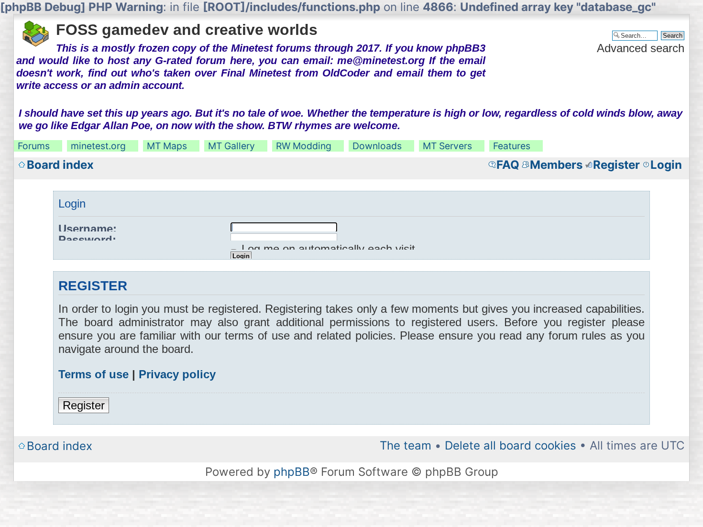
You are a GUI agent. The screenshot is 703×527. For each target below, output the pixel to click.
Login (666, 165)
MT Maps (167, 146)
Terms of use (93, 374)
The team (405, 445)
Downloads (377, 146)
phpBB (292, 472)
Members (556, 165)
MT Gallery (231, 146)
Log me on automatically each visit (326, 248)
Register (616, 165)
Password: (87, 239)
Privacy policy (177, 374)
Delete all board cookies (510, 445)
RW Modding (303, 146)
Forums (34, 146)
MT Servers (447, 146)
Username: (87, 228)
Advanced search (640, 48)
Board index (60, 165)
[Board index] (36, 30)
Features (511, 146)
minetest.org (98, 146)
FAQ (507, 165)
